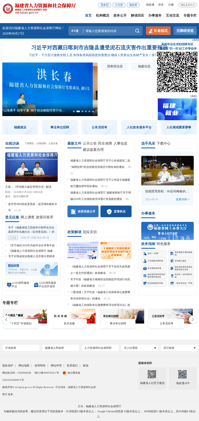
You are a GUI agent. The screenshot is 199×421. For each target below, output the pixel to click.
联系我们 (72, 365)
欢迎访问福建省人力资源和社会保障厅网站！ (33, 28)
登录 (161, 4)
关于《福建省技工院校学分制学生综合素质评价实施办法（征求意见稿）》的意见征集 (31, 232)
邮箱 (85, 365)
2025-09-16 (151, 199)
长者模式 (161, 31)
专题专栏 (190, 15)
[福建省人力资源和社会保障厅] (39, 8)
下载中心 (164, 143)
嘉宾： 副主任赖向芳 (17, 196)
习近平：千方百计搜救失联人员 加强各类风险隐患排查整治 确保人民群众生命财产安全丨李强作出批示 (99, 55)
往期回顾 (41, 143)
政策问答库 (44, 217)
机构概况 (102, 15)
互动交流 (172, 15)
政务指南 (148, 244)
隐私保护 (7, 365)
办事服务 (155, 15)
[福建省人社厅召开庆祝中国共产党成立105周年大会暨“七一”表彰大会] (50, 64)
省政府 (133, 4)
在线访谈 (12, 143)
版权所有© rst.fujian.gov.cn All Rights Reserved (27, 387)
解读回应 (137, 15)
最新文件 (74, 143)
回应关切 (90, 232)
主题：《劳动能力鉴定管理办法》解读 (28, 186)
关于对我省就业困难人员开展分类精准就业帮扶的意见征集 (43, 256)
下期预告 (29, 143)
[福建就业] (177, 109)
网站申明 (56, 365)
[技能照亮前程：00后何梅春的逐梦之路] (167, 170)
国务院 (105, 4)
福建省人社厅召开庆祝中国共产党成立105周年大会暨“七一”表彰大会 (52, 110)
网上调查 (28, 217)
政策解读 (74, 232)
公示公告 (90, 143)
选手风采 (148, 143)
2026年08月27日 (13, 33)
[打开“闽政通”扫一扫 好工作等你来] (177, 71)
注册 (171, 4)
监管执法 (120, 211)
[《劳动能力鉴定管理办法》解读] (31, 167)
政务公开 (120, 15)
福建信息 (144, 66)
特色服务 (164, 244)
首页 (88, 15)
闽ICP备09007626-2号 (47, 372)
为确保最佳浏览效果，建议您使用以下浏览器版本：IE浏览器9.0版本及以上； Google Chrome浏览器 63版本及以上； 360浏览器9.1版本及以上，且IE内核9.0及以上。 (99, 414)
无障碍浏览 (185, 31)
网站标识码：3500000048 (16, 372)
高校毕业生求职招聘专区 (177, 44)
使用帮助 (40, 365)
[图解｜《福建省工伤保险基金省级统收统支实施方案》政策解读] (116, 250)
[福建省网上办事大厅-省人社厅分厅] (167, 231)
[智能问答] (31, 268)
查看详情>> (183, 199)
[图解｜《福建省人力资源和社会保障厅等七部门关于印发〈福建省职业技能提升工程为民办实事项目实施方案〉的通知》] (83, 250)
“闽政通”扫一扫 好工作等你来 (177, 48)
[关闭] (193, 96)
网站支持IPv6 (188, 5)
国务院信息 (115, 66)
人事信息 (120, 143)
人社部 (119, 4)
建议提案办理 (93, 150)
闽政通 (150, 4)
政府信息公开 (86, 211)
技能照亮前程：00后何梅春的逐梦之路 (171, 191)
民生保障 (105, 143)
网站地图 (23, 365)
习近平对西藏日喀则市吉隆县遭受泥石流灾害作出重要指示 (99, 47)
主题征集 (53, 143)
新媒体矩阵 (145, 363)
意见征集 (12, 217)
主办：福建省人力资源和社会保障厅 (99, 406)
